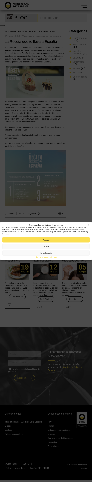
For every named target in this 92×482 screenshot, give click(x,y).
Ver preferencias (46, 253)
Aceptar (46, 240)
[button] (88, 225)
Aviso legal (53, 257)
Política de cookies (42, 257)
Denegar (46, 246)
